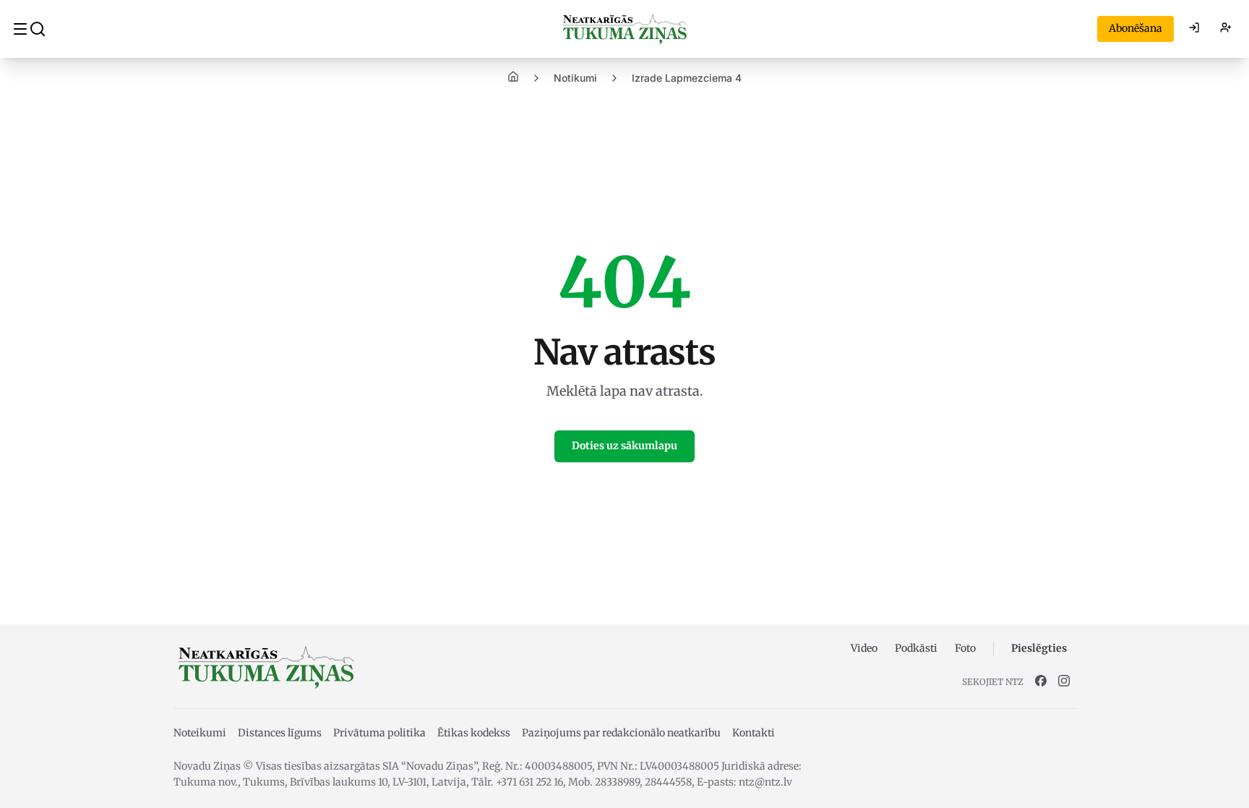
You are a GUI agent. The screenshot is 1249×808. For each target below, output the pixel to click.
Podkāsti (916, 648)
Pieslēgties (1039, 648)
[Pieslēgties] (1194, 28)
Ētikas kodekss (473, 732)
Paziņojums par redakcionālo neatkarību (621, 732)
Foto (965, 648)
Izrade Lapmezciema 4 (687, 78)
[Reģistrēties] (1225, 28)
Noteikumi (199, 732)
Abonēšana (1135, 28)
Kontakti (753, 732)
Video (864, 648)
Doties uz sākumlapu (624, 445)
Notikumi (575, 78)
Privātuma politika (379, 732)
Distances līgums (280, 732)
